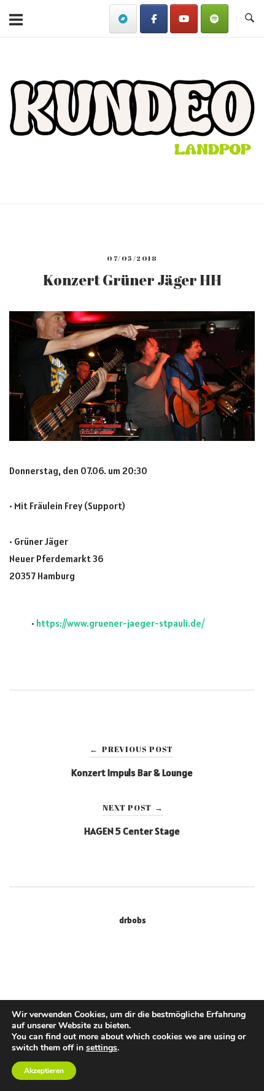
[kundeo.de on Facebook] (154, 18)
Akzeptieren (44, 1071)
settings (101, 1047)
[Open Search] (249, 18)
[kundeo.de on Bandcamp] (123, 18)
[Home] (132, 158)
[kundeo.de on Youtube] (184, 18)
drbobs (132, 920)
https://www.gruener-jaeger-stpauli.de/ (120, 623)
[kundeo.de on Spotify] (214, 18)
